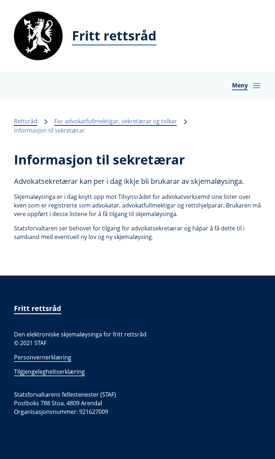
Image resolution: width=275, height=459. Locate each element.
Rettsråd (25, 121)
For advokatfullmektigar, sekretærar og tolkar (115, 121)
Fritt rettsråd (37, 308)
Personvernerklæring (42, 357)
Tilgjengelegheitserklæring (49, 372)
